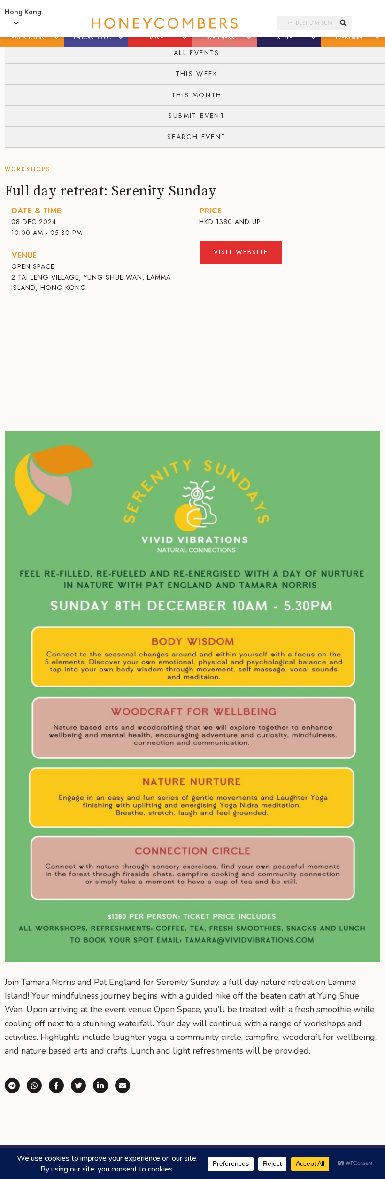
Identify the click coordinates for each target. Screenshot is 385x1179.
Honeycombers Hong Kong (164, 23)
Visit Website (241, 252)
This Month (196, 95)
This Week (197, 73)
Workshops (28, 169)
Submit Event (196, 115)
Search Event (196, 136)
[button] (57, 37)
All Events (197, 52)
